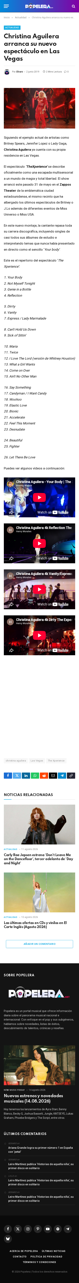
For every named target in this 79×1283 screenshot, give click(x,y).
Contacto (20, 1256)
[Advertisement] (39, 706)
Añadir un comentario (39, 944)
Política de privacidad (46, 1256)
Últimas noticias (54, 1251)
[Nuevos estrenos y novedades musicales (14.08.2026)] (39, 1065)
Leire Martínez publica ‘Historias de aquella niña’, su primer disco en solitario (41, 1166)
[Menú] (6, 6)
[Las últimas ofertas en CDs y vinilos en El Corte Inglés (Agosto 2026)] (39, 892)
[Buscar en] (73, 6)
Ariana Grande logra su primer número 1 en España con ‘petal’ (40, 1149)
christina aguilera (16, 760)
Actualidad (12, 27)
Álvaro (19, 71)
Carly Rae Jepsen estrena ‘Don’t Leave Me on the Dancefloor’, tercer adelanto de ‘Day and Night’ (38, 859)
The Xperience (56, 760)
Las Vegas (37, 760)
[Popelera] (39, 6)
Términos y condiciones (39, 1262)
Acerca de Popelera (24, 1251)
